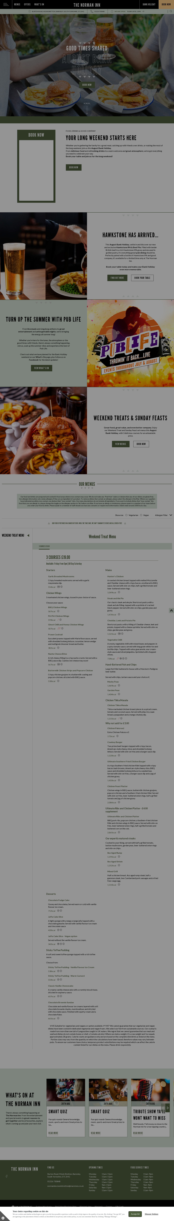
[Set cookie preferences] (5, 1216)
